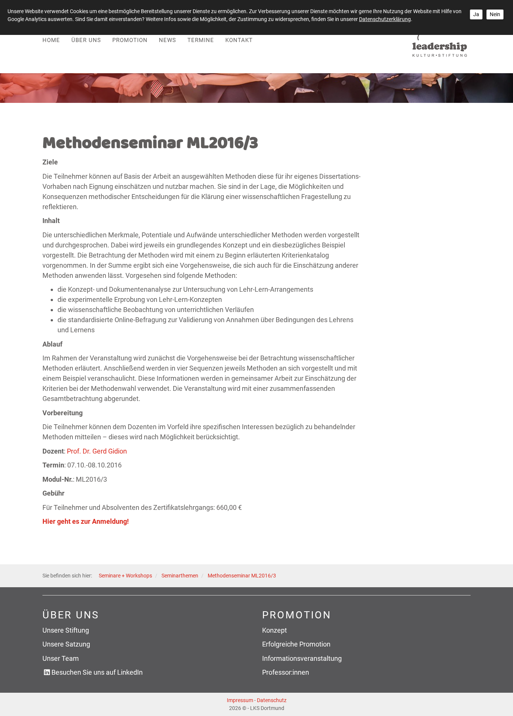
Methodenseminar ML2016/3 (242, 576)
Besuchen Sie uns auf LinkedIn (97, 672)
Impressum (240, 700)
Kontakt (239, 40)
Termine (200, 40)
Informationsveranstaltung (302, 658)
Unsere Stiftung (65, 630)
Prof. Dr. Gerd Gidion (97, 451)
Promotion (130, 40)
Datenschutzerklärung (385, 19)
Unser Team (60, 658)
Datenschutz (272, 700)
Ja (476, 14)
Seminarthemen (179, 576)
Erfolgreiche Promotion (296, 644)
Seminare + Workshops (125, 576)
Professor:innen (285, 672)
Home (51, 40)
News (167, 40)
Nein (495, 14)
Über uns (86, 40)
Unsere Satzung (66, 644)
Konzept (274, 630)
